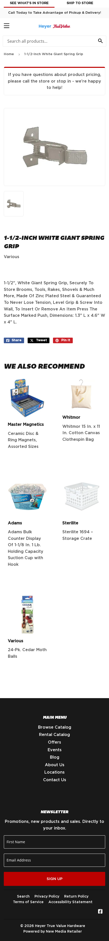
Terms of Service (28, 902)
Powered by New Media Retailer (52, 931)
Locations (54, 772)
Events (55, 750)
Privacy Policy (46, 896)
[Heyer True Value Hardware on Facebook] (100, 912)
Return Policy (76, 896)
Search (23, 896)
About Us (54, 765)
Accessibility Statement (70, 902)
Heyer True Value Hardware (60, 926)
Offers (54, 742)
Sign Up (55, 879)
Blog (54, 757)
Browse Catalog (54, 727)
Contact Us (54, 780)
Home (9, 54)
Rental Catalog (54, 735)
